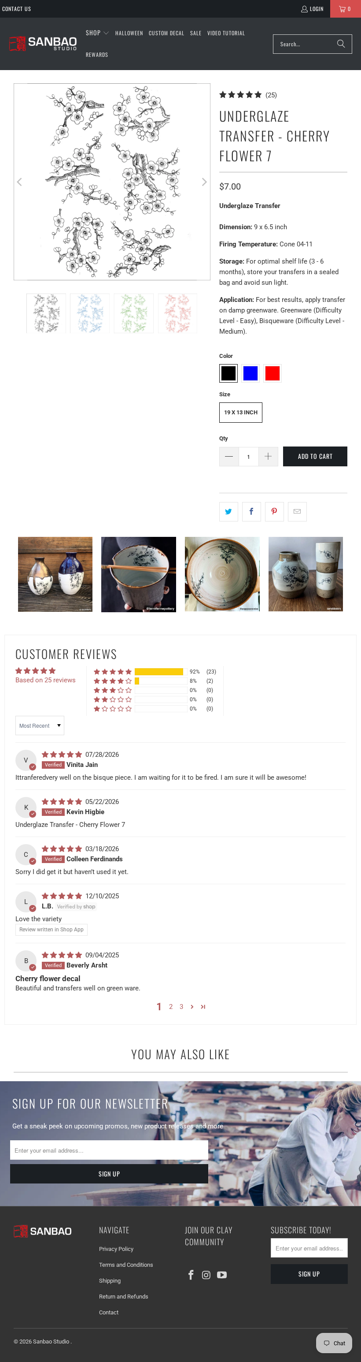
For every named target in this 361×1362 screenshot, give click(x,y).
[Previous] (20, 181)
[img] (63, 755)
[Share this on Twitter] (228, 511)
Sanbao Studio (51, 1341)
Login (317, 8)
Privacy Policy (116, 1249)
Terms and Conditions (126, 1265)
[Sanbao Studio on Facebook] (191, 1275)
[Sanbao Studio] (43, 44)
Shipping (110, 1280)
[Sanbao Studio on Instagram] (207, 1275)
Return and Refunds (123, 1296)
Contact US (16, 8)
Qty (223, 438)
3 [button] (181, 1007)
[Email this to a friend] (297, 511)
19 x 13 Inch (241, 412)
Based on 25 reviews (45, 680)
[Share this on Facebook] (251, 511)
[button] (98, 33)
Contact (108, 1312)
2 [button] (171, 1007)
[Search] (341, 44)
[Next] (204, 181)
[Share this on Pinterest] (274, 511)
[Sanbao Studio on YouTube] (221, 1275)
